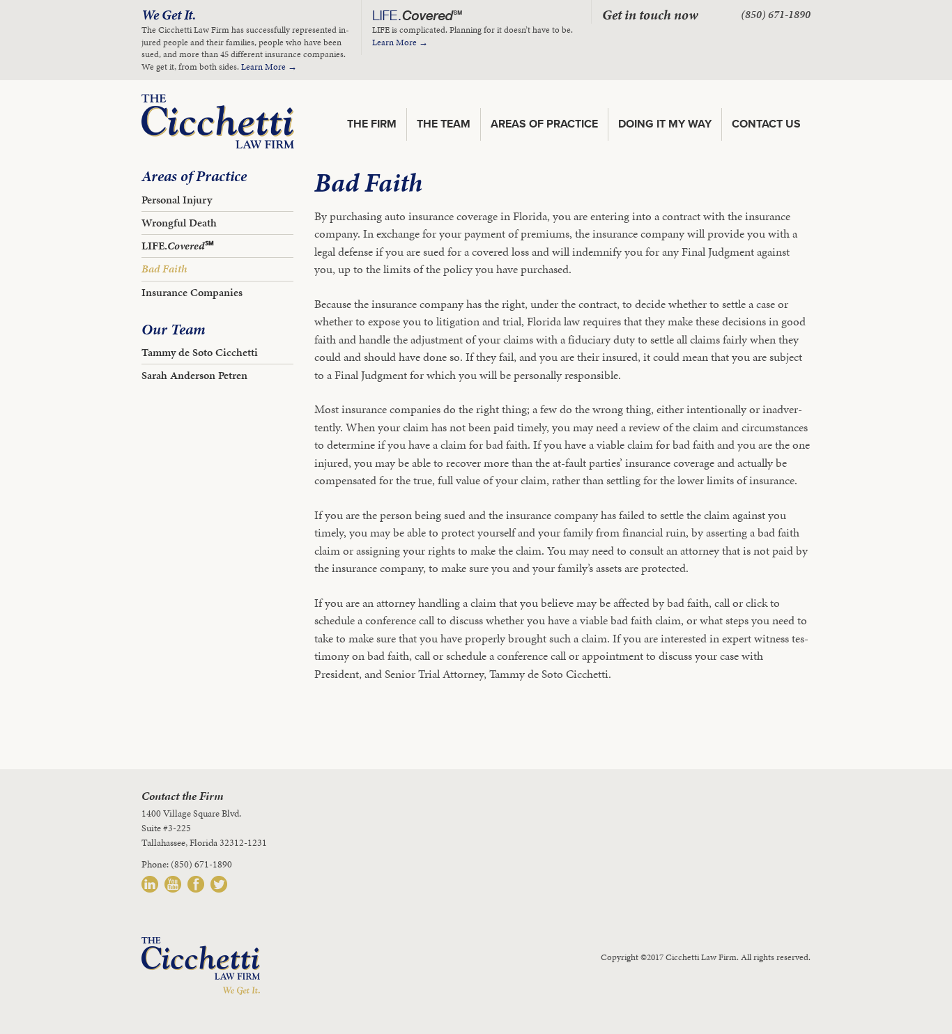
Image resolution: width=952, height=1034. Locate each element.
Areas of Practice (544, 124)
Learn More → (269, 66)
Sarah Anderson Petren (194, 375)
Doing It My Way (665, 124)
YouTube (172, 884)
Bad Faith (164, 269)
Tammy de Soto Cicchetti (199, 352)
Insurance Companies (192, 292)
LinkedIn (149, 884)
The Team (443, 124)
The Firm (372, 124)
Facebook (195, 884)
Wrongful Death (179, 223)
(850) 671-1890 (776, 14)
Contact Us (766, 124)
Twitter (218, 884)
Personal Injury (176, 200)
